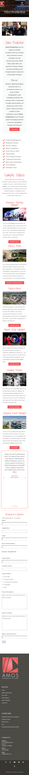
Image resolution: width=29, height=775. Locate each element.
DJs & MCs (4, 695)
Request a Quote (6, 719)
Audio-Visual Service (7, 692)
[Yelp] (14, 766)
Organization (5, 528)
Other (5, 587)
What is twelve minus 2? (9, 634)
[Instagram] (10, 762)
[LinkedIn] (23, 762)
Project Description (8, 592)
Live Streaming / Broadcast (11, 582)
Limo (3, 724)
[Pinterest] (18, 762)
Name (4, 520)
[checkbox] (2, 576)
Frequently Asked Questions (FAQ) (10, 727)
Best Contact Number (8, 543)
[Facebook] (6, 762)
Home (3, 690)
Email (4, 535)
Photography (7, 584)
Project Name (6, 558)
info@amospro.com (6, 754)
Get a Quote (14, 129)
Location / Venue (7, 566)
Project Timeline (7, 613)
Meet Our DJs (5, 721)
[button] (14, 214)
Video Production (6, 700)
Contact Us (4, 702)
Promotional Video (8, 579)
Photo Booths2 (5, 697)
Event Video (7, 576)
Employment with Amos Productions (10, 716)
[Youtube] (14, 762)
